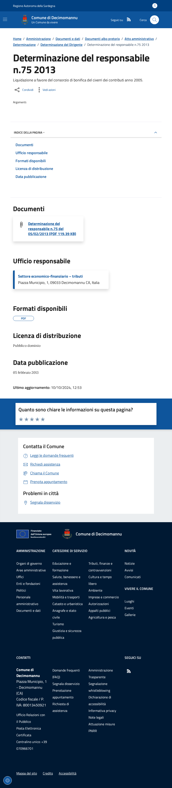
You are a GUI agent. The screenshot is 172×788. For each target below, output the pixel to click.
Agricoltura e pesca (102, 617)
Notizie (130, 563)
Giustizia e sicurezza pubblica (66, 634)
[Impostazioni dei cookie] (7, 780)
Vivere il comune (139, 588)
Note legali (96, 717)
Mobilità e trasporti (66, 597)
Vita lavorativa (62, 590)
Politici (21, 590)
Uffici (20, 576)
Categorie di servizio (69, 550)
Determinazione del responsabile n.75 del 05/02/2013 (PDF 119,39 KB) (52, 228)
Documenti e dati (68, 38)
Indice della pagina (28, 132)
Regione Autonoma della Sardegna (34, 6)
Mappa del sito (26, 773)
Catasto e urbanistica (67, 603)
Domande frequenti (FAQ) (66, 673)
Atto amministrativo (139, 38)
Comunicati (133, 576)
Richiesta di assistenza (60, 707)
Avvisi (129, 570)
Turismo (58, 623)
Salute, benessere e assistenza (66, 580)
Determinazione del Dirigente (61, 44)
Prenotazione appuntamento (62, 694)
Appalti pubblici (99, 610)
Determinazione (24, 44)
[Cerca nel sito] (154, 19)
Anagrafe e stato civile (64, 614)
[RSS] (127, 20)
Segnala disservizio (65, 683)
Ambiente (95, 590)
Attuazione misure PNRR (102, 727)
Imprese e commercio (104, 597)
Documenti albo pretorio (102, 38)
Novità (130, 550)
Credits (48, 773)
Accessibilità (67, 773)
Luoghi (129, 601)
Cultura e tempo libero (100, 580)
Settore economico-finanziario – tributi (50, 276)
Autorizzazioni (99, 603)
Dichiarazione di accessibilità (100, 700)
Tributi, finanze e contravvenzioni (100, 567)
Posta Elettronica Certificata (28, 732)
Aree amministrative (31, 570)
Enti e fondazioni (28, 583)
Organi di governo (29, 563)
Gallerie (130, 614)
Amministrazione (38, 38)
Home (17, 38)
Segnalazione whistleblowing (99, 687)
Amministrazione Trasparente (101, 673)
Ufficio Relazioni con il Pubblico (30, 718)
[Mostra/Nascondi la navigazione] (5, 19)
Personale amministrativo (27, 600)
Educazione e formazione (61, 567)
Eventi (129, 608)
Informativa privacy (102, 710)
